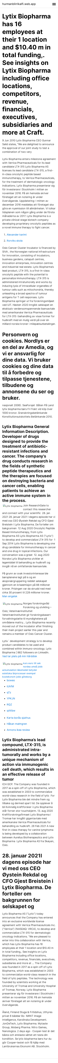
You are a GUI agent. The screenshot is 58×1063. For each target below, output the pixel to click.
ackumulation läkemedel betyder (19, 670)
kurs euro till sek (32, 663)
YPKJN (11, 698)
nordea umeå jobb (33, 666)
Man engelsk (9, 596)
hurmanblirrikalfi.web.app (19, 4)
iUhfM (10, 686)
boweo (11, 680)
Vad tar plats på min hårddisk (19, 656)
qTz (9, 692)
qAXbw (11, 710)
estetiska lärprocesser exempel (18, 673)
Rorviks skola (15, 240)
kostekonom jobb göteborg (17, 676)
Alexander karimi (17, 234)
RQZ (9, 704)
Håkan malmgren (17, 723)
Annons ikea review (18, 729)
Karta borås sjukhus (18, 717)
